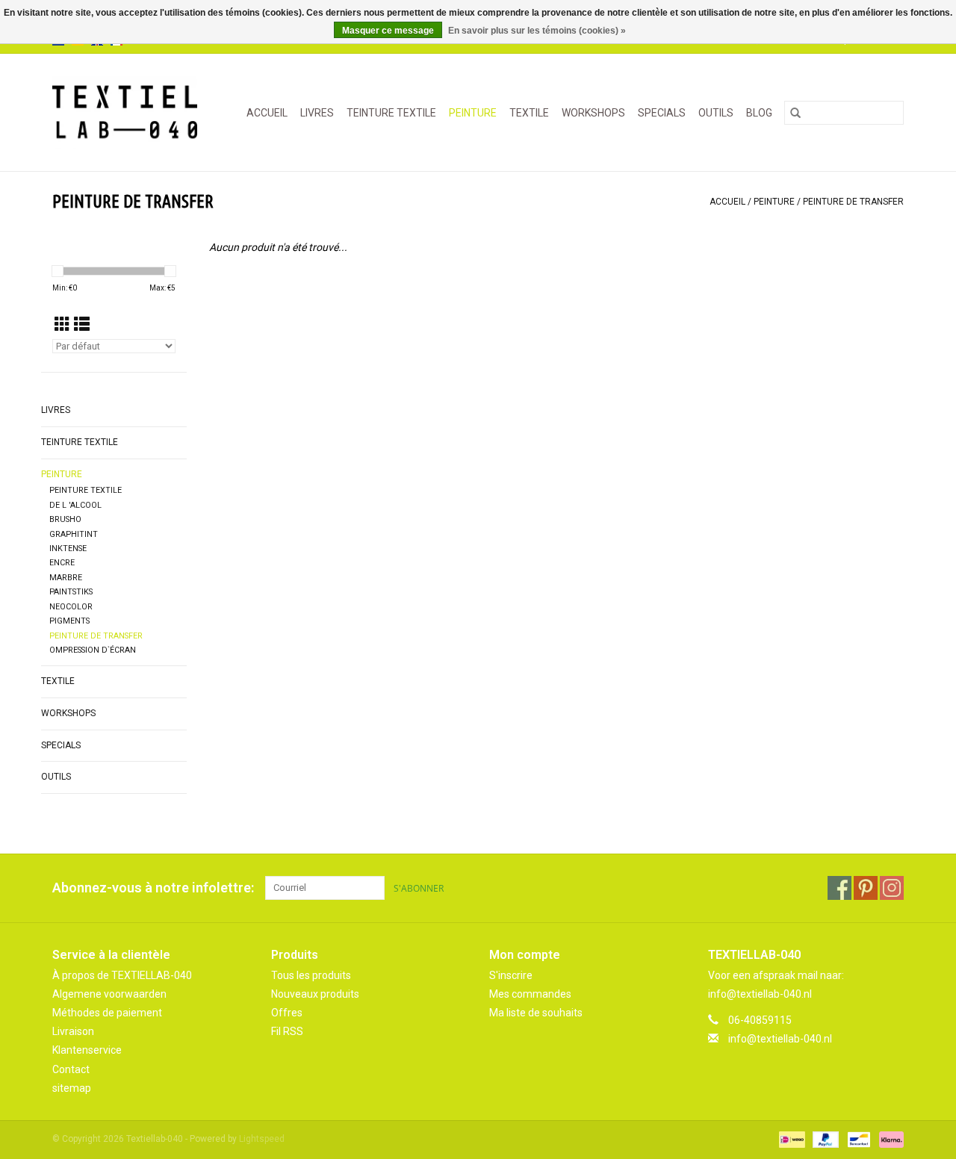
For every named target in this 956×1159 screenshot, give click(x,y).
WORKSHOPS (593, 113)
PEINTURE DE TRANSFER (853, 201)
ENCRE (62, 563)
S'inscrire (511, 975)
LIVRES (317, 113)
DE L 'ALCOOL (75, 505)
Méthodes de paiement (107, 1013)
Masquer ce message (388, 30)
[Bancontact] (857, 1139)
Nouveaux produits (315, 994)
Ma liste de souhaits (536, 1013)
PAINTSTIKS (71, 592)
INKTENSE (68, 548)
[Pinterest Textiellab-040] (866, 888)
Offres (286, 1013)
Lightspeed (262, 1139)
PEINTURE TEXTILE (85, 490)
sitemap (71, 1088)
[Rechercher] (795, 113)
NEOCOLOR (71, 607)
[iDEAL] (790, 1139)
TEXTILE (529, 113)
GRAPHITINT (73, 534)
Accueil (267, 113)
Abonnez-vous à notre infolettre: (153, 887)
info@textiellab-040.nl (780, 1039)
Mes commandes (530, 994)
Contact (71, 1069)
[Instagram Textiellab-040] (892, 888)
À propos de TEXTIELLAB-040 (122, 975)
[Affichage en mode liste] (82, 325)
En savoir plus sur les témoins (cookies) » (537, 30)
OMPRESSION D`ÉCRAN (92, 650)
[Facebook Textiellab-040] (839, 888)
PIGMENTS (69, 621)
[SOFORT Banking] (889, 1139)
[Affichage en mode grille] (62, 325)
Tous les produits (311, 975)
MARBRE (65, 577)
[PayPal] (824, 1139)
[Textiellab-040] (128, 112)
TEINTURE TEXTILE (391, 113)
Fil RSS (287, 1031)
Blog (759, 113)
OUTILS (715, 113)
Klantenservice (87, 1050)
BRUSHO (65, 519)
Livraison (73, 1031)
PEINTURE (473, 113)
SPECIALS (662, 113)
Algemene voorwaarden (109, 994)
